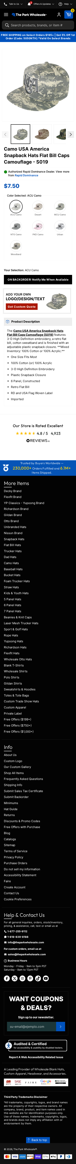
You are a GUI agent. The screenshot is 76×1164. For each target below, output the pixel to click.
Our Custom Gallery (17, 767)
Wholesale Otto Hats (18, 659)
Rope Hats (11, 635)
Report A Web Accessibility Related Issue (36, 1057)
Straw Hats (11, 587)
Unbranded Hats (15, 527)
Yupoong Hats (13, 641)
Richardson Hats (15, 647)
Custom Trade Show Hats (21, 701)
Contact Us (11, 893)
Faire (7, 881)
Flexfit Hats (11, 653)
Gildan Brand (13, 515)
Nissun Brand (13, 533)
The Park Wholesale (24, 1149)
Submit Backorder (16, 797)
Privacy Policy (13, 857)
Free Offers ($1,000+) (19, 731)
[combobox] (38, 25)
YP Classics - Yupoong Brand (24, 503)
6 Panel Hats (12, 605)
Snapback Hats (14, 539)
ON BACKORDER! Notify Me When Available (38, 279)
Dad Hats (10, 557)
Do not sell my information (22, 869)
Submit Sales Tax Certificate (23, 791)
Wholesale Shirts (15, 671)
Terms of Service (15, 851)
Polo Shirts (11, 677)
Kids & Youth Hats (16, 593)
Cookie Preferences (18, 899)
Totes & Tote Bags (16, 695)
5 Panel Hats (12, 599)
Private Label (13, 713)
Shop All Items (14, 773)
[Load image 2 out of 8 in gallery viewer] (20, 134)
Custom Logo (13, 761)
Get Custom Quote (22, 306)
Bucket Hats (12, 575)
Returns (9, 815)
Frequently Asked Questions (23, 779)
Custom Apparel (15, 707)
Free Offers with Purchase (22, 827)
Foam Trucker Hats (17, 581)
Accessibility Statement (20, 875)
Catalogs (10, 839)
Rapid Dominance (26, 175)
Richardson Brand (16, 509)
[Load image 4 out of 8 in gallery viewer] (63, 134)
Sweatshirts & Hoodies (19, 689)
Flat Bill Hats (12, 545)
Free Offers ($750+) (18, 725)
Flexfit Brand (12, 497)
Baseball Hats (13, 569)
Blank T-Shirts (14, 665)
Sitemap (9, 845)
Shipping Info (13, 785)
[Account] (59, 14)
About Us (10, 755)
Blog (7, 833)
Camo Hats (11, 563)
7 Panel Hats (12, 611)
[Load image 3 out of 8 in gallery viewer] (42, 134)
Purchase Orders (15, 863)
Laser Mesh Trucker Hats (21, 623)
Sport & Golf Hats (16, 629)
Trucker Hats (13, 551)
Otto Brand (11, 521)
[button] (38, 85)
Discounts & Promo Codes (22, 821)
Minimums (11, 803)
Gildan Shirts (13, 683)
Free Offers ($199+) (17, 719)
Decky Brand (12, 491)
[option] (20, 134)
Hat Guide (11, 809)
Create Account (14, 887)
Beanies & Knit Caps (18, 617)
